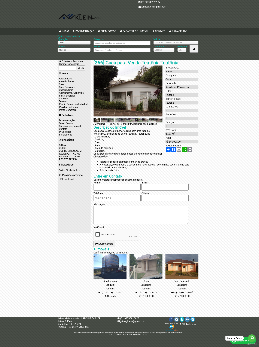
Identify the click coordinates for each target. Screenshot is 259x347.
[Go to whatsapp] (252, 338)
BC (67, 170)
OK (82, 68)
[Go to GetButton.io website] (252, 344)
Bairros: (97, 46)
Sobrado (63, 98)
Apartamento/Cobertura (71, 92)
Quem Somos (108, 31)
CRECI (62, 148)
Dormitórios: (159, 46)
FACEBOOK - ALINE (69, 153)
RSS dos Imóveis (189, 324)
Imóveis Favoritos (72, 61)
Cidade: (61, 46)
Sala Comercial (67, 95)
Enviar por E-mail (119, 123)
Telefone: (98, 193)
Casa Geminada (67, 87)
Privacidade (179, 31)
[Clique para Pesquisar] (193, 49)
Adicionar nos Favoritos (144, 123)
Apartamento (65, 78)
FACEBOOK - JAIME (69, 156)
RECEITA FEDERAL (69, 159)
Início (65, 31)
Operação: (63, 39)
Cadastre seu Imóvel (136, 31)
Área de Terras (66, 81)
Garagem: (181, 46)
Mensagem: (100, 204)
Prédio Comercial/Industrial (73, 104)
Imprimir (100, 123)
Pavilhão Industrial (68, 107)
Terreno (63, 101)
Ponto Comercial (67, 110)
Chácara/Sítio (66, 90)
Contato (160, 31)
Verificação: (100, 227)
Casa (61, 84)
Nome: (97, 182)
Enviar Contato (105, 243)
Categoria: (99, 39)
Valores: (157, 39)
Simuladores (65, 134)
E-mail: (145, 182)
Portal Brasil (75, 170)
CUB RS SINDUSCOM (70, 150)
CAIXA (62, 145)
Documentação (84, 31)
